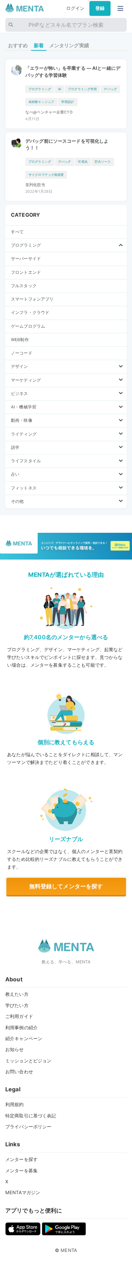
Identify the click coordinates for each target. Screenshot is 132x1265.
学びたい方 (17, 1005)
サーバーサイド (26, 258)
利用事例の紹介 (21, 1027)
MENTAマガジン (22, 1192)
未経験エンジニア (41, 102)
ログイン (75, 8)
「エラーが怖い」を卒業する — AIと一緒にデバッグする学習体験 (72, 71)
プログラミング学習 (82, 89)
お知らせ (14, 1049)
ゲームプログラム (28, 326)
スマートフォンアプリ (32, 299)
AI (59, 89)
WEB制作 (20, 339)
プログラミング (40, 89)
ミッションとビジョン (28, 1060)
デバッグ (110, 89)
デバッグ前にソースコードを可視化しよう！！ (66, 144)
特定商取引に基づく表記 (30, 1115)
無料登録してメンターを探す (66, 886)
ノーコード (21, 353)
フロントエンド (26, 272)
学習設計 (67, 102)
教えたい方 (17, 994)
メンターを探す (21, 1159)
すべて (17, 231)
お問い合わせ (19, 1071)
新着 (39, 45)
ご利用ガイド (19, 1016)
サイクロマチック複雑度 (46, 175)
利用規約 (14, 1104)
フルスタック (24, 285)
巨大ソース (103, 161)
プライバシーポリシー (28, 1126)
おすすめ (18, 45)
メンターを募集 (21, 1170)
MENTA (69, 1250)
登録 (100, 8)
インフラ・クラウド (30, 312)
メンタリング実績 (69, 45)
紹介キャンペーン (23, 1038)
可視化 (82, 161)
